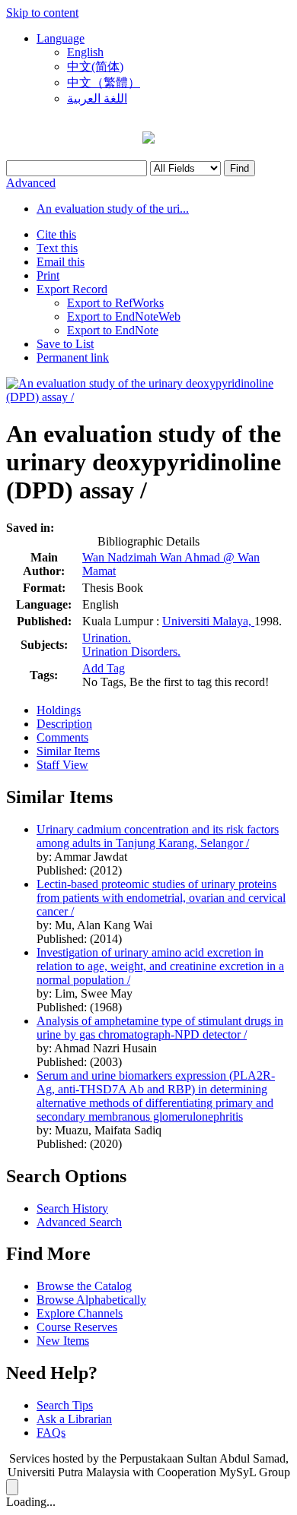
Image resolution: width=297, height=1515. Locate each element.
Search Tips (65, 1405)
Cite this (56, 234)
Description (64, 723)
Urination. (106, 637)
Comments (62, 737)
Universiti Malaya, (208, 621)
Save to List (65, 343)
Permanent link (73, 357)
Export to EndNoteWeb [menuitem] (123, 316)
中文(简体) (95, 66)
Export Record (72, 289)
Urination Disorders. (131, 651)
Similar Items (68, 751)
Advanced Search (79, 1222)
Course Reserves (77, 1326)
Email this (61, 261)
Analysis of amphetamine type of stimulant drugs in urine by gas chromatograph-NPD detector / (160, 1027)
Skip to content (42, 12)
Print (48, 275)
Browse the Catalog (84, 1285)
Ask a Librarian (74, 1418)
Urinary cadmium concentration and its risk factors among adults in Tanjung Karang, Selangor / (158, 836)
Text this (57, 248)
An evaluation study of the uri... (113, 208)
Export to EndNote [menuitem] (112, 330)
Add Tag (103, 668)
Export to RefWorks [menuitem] (115, 302)
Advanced (31, 182)
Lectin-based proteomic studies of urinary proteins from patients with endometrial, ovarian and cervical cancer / (161, 898)
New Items (63, 1340)
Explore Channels (80, 1313)
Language (61, 38)
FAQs (51, 1432)
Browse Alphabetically (91, 1299)
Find (239, 168)
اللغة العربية (97, 98)
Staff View (62, 764)
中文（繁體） (103, 82)
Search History (72, 1208)
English (85, 52)
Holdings (59, 710)
